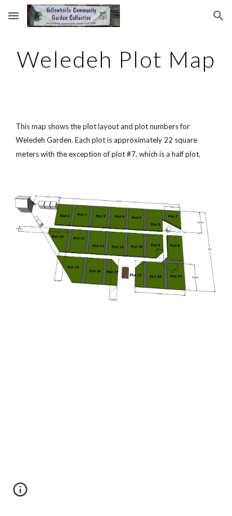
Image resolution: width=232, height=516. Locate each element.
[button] (13, 15)
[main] (116, 59)
